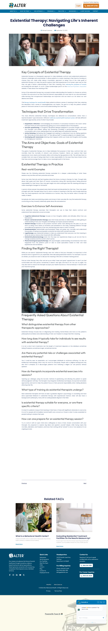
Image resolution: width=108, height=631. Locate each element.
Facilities (61, 11)
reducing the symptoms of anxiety (76, 84)
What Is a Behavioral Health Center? (32, 536)
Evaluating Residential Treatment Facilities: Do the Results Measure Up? (73, 537)
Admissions (72, 11)
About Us (12, 11)
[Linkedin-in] (17, 575)
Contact (95, 11)
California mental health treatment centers (62, 118)
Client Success (85, 11)
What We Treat (24, 11)
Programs (50, 11)
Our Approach (38, 11)
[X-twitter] (24, 575)
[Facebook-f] (10, 575)
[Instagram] (13, 575)
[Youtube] (20, 575)
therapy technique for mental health (35, 102)
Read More (19, 544)
